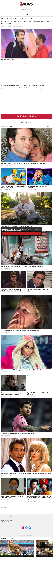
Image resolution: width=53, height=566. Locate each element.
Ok (21, 233)
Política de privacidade (10, 516)
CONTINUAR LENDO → (26, 116)
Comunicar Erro (25, 122)
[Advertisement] (26, 73)
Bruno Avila (21, 26)
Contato (3, 516)
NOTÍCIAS (7, 507)
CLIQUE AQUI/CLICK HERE (16, 523)
